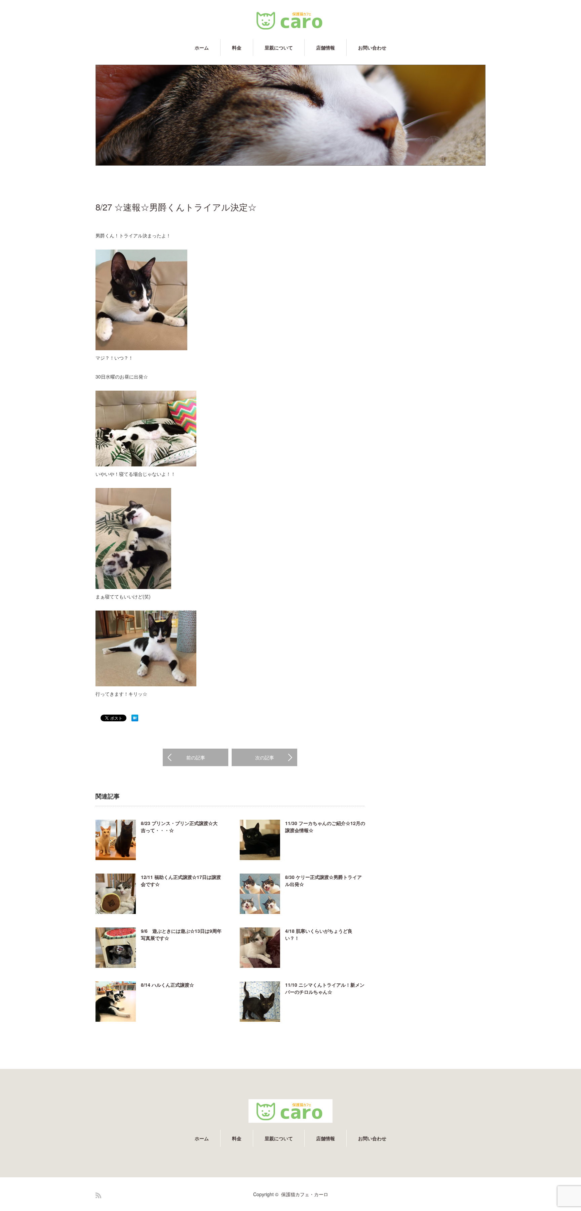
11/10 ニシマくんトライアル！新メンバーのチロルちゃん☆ (324, 988)
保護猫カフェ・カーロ (304, 1194)
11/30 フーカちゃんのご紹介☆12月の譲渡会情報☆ (325, 826)
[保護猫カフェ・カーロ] (290, 20)
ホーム (202, 47)
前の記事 (195, 757)
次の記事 (264, 757)
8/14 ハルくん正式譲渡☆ (167, 984)
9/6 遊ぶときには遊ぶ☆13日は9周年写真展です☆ (181, 934)
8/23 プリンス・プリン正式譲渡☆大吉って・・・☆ (179, 826)
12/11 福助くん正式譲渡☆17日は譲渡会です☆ (181, 880)
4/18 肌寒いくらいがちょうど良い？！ (318, 934)
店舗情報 (325, 47)
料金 (236, 47)
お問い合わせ (372, 47)
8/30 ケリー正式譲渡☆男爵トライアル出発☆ (323, 880)
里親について (279, 47)
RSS (98, 1195)
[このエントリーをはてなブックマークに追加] (134, 719)
